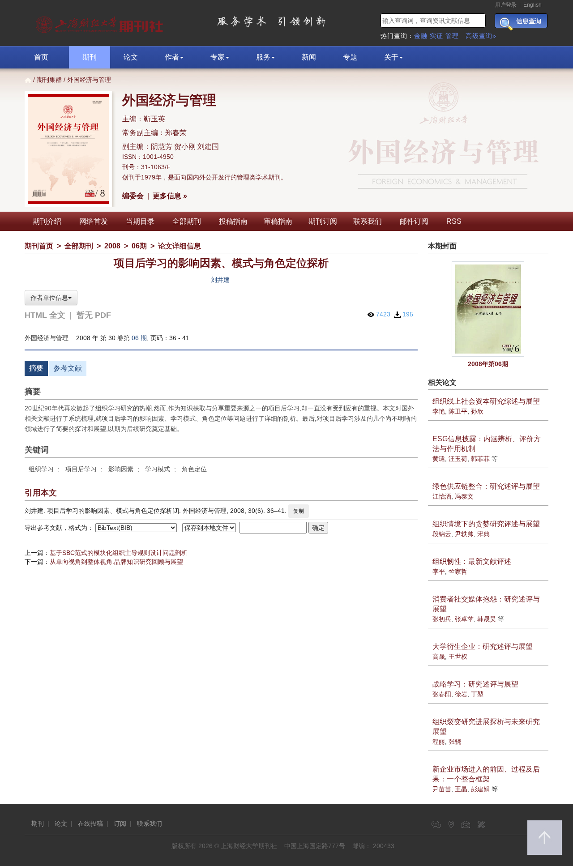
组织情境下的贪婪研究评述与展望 (486, 524)
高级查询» (481, 35)
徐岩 (461, 694)
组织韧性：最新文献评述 (471, 561)
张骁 (455, 741)
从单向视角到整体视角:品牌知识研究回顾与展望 (116, 561)
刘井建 (220, 279)
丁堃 (477, 694)
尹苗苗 (441, 789)
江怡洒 (441, 496)
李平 (438, 571)
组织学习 (41, 469)
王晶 (461, 789)
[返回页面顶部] (544, 837)
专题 (350, 57)
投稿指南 (233, 221)
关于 (391, 57)
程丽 (438, 741)
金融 (421, 35)
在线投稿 (90, 823)
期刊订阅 (322, 221)
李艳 (438, 411)
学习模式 (157, 469)
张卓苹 (464, 619)
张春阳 (441, 694)
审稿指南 (278, 221)
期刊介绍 (47, 221)
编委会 (133, 196)
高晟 (438, 656)
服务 (263, 57)
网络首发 (93, 221)
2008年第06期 (488, 363)
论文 (131, 57)
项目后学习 (81, 469)
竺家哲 (458, 571)
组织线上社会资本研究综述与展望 (486, 401)
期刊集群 (49, 79)
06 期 (139, 337)
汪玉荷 (458, 458)
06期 (139, 246)
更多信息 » (170, 196)
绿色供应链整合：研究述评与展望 (486, 486)
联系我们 (367, 221)
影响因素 (120, 469)
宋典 (483, 534)
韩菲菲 (480, 458)
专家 (217, 57)
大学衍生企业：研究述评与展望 (482, 646)
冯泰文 (464, 496)
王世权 (458, 656)
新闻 (309, 57)
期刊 (89, 57)
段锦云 (441, 534)
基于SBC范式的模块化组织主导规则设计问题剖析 (119, 552)
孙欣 (477, 411)
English (532, 5)
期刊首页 (39, 246)
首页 (41, 57)
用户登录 (506, 5)
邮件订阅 (414, 221)
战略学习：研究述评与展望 (475, 684)
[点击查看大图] (488, 309)
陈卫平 (458, 411)
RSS (454, 221)
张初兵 (441, 619)
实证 (436, 35)
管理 (452, 35)
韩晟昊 (486, 619)
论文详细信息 (179, 246)
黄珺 (438, 458)
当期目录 (140, 221)
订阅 (120, 823)
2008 (112, 246)
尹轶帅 (464, 534)
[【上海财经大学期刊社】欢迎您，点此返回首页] (100, 22)
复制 (298, 511)
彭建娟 (480, 789)
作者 (172, 57)
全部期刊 (186, 221)
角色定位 (194, 469)
